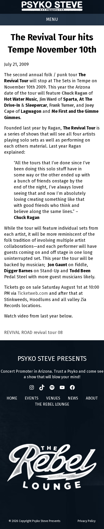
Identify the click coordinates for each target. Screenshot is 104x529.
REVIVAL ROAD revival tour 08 (33, 332)
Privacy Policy (87, 521)
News (73, 398)
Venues (53, 398)
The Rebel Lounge (52, 404)
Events (31, 398)
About (92, 398)
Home (12, 398)
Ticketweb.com (33, 293)
